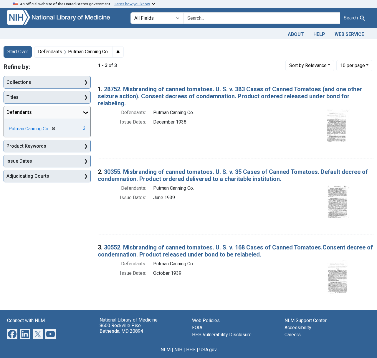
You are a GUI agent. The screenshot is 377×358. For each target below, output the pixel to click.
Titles (12, 97)
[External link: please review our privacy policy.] (12, 333)
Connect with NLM (26, 320)
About (296, 34)
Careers (293, 334)
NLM (166, 349)
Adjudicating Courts (27, 176)
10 (352, 65)
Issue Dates (19, 161)
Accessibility (298, 327)
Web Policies (206, 320)
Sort (308, 65)
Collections (18, 82)
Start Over (17, 51)
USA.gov (208, 349)
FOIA (197, 327)
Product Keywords (26, 146)
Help (319, 34)
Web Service (349, 34)
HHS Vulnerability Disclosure (222, 334)
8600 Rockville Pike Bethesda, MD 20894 (121, 328)
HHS (191, 349)
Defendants (19, 112)
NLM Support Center (306, 320)
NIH (178, 349)
